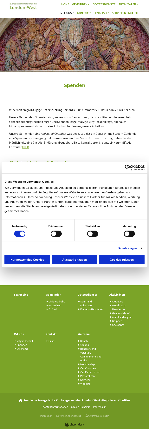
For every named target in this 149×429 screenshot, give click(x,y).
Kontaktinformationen (55, 407)
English (101, 13)
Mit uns (66, 13)
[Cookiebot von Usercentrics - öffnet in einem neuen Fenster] (128, 167)
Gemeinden (79, 4)
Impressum (99, 407)
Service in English (125, 13)
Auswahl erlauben (74, 259)
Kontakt (83, 13)
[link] (81, 4)
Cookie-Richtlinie (80, 407)
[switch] (56, 234)
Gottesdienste (104, 4)
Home (65, 4)
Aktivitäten (127, 4)
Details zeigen (127, 248)
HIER (25, 147)
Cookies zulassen (122, 259)
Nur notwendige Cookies (27, 259)
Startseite (21, 294)
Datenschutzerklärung (68, 415)
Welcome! (84, 334)
